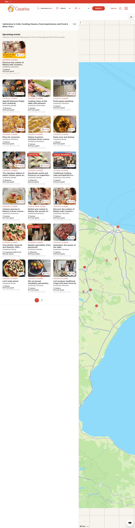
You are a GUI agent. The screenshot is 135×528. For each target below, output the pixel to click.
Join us (113, 8)
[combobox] (46, 8)
